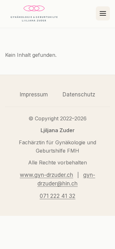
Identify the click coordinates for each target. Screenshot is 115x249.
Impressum (34, 94)
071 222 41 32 (57, 196)
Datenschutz (79, 94)
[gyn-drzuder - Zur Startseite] (34, 13)
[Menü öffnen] (103, 13)
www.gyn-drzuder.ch (46, 175)
